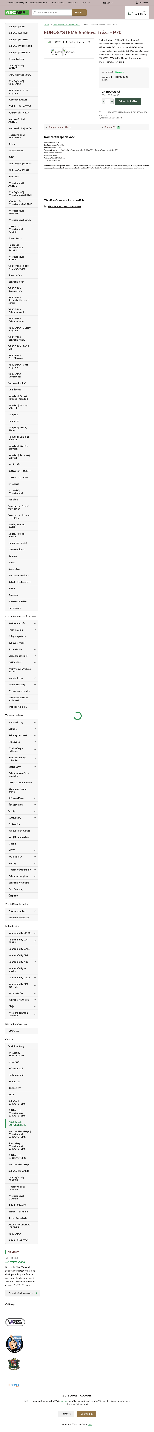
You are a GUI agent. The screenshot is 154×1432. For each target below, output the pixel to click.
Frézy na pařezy (17, 636)
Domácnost (14, 389)
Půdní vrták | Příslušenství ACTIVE (20, 203)
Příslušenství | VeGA (19, 220)
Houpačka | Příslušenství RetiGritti (15, 247)
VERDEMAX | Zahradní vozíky (17, 311)
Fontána (13, 499)
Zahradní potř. (16, 281)
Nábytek (13, 414)
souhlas (63, 1401)
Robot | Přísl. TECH (18, 1240)
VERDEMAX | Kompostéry (15, 290)
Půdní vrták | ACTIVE (19, 106)
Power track (15, 238)
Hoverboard (14, 608)
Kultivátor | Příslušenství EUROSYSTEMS (17, 1113)
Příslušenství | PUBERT (16, 258)
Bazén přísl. (14, 464)
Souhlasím (86, 1414)
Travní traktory (16, 684)
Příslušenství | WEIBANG (16, 212)
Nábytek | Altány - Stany (18, 429)
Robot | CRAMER (17, 1205)
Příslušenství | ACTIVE (16, 184)
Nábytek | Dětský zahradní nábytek (18, 397)
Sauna (11, 562)
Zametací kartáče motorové (18, 699)
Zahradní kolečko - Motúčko (18, 775)
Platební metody (37, 2)
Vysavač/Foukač (17, 383)
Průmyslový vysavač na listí (19, 670)
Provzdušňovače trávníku (17, 759)
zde (90, 1424)
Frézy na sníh (15, 629)
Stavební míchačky (18, 917)
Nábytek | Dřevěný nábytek (18, 447)
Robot (11, 588)
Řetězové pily (15, 804)
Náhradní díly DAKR (19, 948)
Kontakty (72, 2)
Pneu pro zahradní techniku (18, 1014)
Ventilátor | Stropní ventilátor (19, 517)
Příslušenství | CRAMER (16, 1197)
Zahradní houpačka (18, 882)
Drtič (11, 157)
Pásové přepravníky (19, 691)
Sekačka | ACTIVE (18, 33)
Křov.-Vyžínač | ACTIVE (16, 67)
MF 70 (11, 850)
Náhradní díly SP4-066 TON (18, 985)
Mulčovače (14, 741)
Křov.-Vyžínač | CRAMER (16, 1179)
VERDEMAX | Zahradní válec (16, 320)
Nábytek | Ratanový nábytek (19, 457)
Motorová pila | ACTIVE (16, 120)
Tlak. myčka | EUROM (20, 163)
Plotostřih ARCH (17, 99)
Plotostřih (14, 824)
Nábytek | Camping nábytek (18, 438)
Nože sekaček (15, 993)
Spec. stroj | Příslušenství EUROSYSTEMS (17, 1146)
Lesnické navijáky (17, 655)
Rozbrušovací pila (17, 1218)
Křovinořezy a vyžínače (15, 750)
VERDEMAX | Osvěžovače (15, 375)
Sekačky (12, 728)
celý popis (119, 61)
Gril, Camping (15, 889)
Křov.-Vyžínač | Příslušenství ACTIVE (20, 194)
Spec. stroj (14, 569)
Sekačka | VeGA (16, 26)
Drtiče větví (14, 662)
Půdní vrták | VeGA (18, 112)
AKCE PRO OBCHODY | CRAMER (20, 1226)
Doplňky (12, 556)
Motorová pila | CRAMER (16, 1188)
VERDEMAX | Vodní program (18, 366)
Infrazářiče (14, 1062)
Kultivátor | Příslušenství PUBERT (15, 229)
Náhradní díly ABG (18, 961)
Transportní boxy (17, 706)
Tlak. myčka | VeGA (18, 170)
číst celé (26, 1285)
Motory (12, 863)
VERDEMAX (14, 1233)
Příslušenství (15, 1068)
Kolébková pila (16, 549)
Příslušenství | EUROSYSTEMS (17, 1123)
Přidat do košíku (128, 101)
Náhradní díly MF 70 (19, 933)
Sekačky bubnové (17, 735)
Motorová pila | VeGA (20, 128)
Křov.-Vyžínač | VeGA (19, 74)
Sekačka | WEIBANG (19, 52)
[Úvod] (17, 12)
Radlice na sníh (16, 623)
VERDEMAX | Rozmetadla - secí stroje (18, 300)
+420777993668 (15, 1262)
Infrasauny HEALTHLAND (16, 1054)
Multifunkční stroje (18, 1164)
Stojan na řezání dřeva (17, 790)
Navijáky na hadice (18, 837)
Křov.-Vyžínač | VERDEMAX (16, 83)
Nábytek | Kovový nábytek (18, 407)
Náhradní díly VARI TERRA (18, 941)
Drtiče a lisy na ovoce (20, 782)
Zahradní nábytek (18, 876)
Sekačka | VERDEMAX (20, 46)
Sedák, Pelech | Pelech (16, 535)
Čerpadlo (13, 895)
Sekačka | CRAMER (18, 1171)
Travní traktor (16, 59)
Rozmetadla (15, 649)
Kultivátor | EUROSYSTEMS (17, 1157)
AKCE (11, 1094)
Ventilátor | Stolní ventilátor (18, 507)
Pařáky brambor (17, 911)
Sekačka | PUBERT (18, 39)
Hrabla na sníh (16, 1075)
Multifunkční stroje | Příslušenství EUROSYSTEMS (19, 1134)
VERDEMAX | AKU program (18, 92)
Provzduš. (13, 176)
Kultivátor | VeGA (18, 477)
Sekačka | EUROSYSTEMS (17, 1102)
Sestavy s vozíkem (18, 575)
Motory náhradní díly (19, 869)
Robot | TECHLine (18, 1211)
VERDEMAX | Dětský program (19, 329)
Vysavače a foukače (19, 830)
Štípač (11, 144)
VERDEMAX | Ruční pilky (18, 348)
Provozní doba (57, 2)
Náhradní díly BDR (18, 955)
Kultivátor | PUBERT (19, 470)
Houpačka (13, 421)
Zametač (13, 595)
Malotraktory (15, 678)
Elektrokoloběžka (17, 601)
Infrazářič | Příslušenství (15, 492)
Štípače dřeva (16, 798)
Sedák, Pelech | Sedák (16, 526)
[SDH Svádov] (13, 1364)
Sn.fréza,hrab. (16, 150)
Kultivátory (14, 817)
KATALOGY (14, 1088)
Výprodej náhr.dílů (18, 999)
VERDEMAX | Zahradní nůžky (16, 338)
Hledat (79, 12)
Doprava (86, 2)
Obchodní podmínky (15, 2)
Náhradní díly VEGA (19, 977)
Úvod (46, 24)
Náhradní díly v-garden (17, 970)
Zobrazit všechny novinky (20, 1293)
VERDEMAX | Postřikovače (15, 357)
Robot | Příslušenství (19, 582)
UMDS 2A (13, 1030)
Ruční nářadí (15, 275)
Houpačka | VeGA (17, 543)
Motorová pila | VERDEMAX (16, 136)
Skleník (12, 843)
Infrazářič (13, 483)
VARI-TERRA (15, 856)
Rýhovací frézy (16, 642)
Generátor (14, 1081)
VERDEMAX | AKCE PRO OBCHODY (18, 267)
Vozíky (11, 811)
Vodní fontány (16, 1046)
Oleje (11, 1006)
